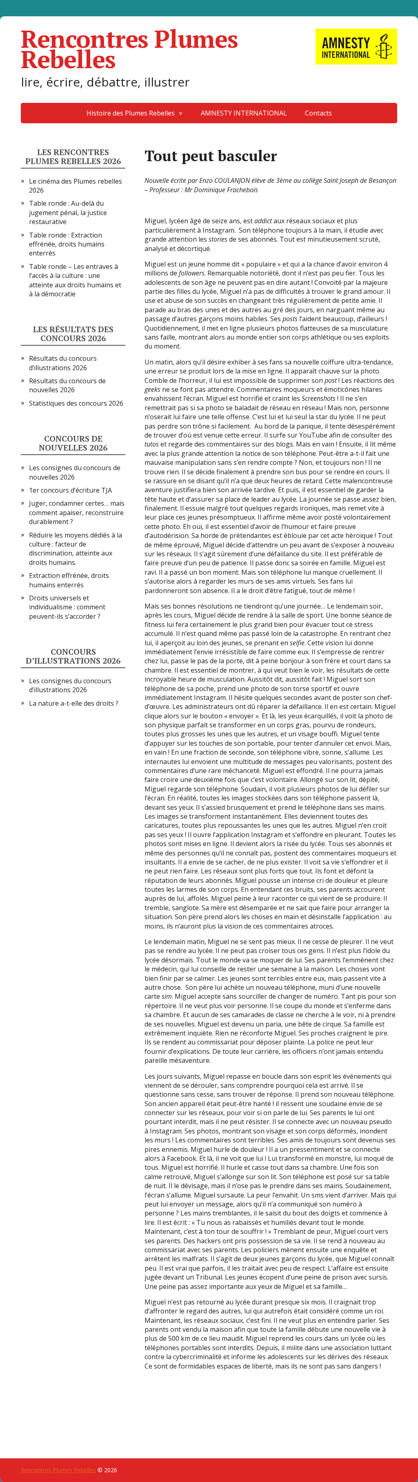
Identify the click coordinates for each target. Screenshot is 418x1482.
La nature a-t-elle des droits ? (73, 703)
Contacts (318, 113)
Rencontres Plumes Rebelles (129, 49)
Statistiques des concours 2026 (76, 403)
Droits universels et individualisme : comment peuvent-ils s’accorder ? (67, 607)
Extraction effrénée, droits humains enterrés (69, 580)
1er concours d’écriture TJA (70, 490)
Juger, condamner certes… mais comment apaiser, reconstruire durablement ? (77, 512)
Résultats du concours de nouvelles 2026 (67, 385)
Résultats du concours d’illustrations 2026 (63, 363)
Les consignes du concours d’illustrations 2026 (70, 685)
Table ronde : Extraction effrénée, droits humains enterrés (66, 244)
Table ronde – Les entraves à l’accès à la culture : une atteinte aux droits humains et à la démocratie (75, 280)
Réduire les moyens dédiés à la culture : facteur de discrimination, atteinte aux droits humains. (75, 549)
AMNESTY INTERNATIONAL (244, 113)
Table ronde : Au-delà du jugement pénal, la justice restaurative (68, 212)
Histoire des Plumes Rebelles (131, 113)
